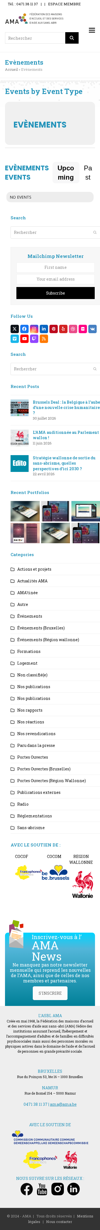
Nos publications (33, 686)
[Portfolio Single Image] (55, 510)
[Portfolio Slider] (25, 510)
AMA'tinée (27, 592)
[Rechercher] (72, 38)
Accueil (11, 69)
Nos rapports (29, 710)
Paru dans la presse (36, 745)
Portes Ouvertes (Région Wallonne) (51, 780)
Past (88, 172)
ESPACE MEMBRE (64, 3)
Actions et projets (34, 569)
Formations (29, 651)
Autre (22, 604)
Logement (27, 663)
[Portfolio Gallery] (25, 532)
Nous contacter (59, 1221)
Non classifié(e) (32, 675)
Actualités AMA (32, 581)
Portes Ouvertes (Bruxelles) (44, 769)
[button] (92, 30)
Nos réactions (30, 722)
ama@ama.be (63, 1104)
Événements (29, 616)
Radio (23, 804)
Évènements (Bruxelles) (41, 628)
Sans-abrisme (31, 827)
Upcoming (66, 172)
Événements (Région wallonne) (48, 639)
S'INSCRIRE (50, 993)
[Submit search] (95, 232)
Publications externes (39, 792)
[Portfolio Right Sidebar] (55, 532)
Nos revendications (36, 733)
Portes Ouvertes (32, 757)
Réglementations (34, 816)
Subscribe (55, 293)
